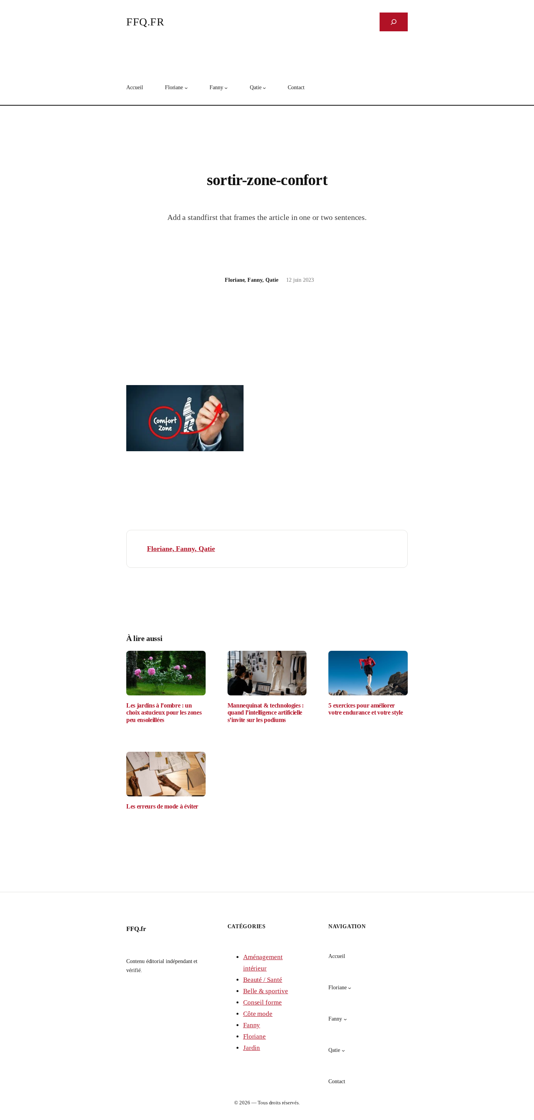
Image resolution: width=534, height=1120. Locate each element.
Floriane (254, 1036)
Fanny (251, 1025)
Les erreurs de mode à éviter (162, 806)
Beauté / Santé (262, 979)
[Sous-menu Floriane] (186, 87)
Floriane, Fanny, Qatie (181, 549)
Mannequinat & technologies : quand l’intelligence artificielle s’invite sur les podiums (266, 712)
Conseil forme (262, 1002)
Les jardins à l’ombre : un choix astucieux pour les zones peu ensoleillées (163, 712)
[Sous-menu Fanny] (226, 87)
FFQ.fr (145, 22)
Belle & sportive (265, 991)
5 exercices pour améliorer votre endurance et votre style (365, 709)
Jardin (251, 1048)
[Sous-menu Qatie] (264, 87)
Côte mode (258, 1013)
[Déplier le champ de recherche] (394, 22)
